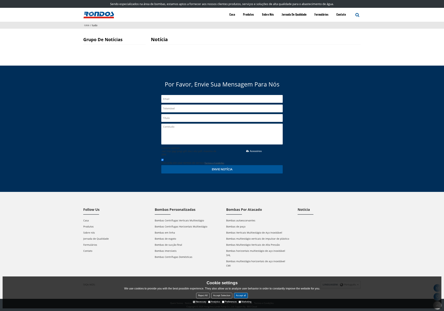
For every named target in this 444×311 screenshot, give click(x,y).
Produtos (248, 14)
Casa (232, 14)
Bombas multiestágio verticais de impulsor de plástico (257, 238)
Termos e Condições (214, 162)
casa (86, 25)
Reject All (203, 295)
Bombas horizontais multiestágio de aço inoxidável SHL (255, 253)
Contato (341, 14)
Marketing (246, 301)
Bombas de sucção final (168, 244)
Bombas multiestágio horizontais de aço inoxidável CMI (255, 263)
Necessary (201, 301)
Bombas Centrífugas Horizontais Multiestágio (181, 226)
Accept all (241, 295)
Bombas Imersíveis (166, 250)
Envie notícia (222, 169)
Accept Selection (221, 295)
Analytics (215, 301)
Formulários (321, 14)
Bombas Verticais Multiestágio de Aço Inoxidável (254, 232)
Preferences (231, 301)
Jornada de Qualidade (294, 14)
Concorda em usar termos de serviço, (192, 162)
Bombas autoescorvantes (240, 220)
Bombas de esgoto (165, 238)
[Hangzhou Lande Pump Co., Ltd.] (98, 15)
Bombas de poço (235, 226)
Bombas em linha (165, 232)
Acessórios (256, 151)
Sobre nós (268, 14)
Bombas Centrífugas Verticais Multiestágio (179, 220)
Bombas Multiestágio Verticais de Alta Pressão (253, 244)
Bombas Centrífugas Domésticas (173, 257)
